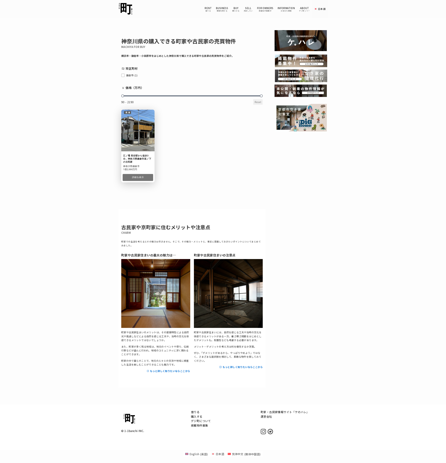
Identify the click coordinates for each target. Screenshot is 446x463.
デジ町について (201, 421)
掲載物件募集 (199, 425)
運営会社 (266, 416)
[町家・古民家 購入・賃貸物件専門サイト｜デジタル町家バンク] (125, 9)
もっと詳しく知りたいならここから (169, 371)
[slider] (122, 95)
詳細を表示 (138, 177)
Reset (258, 102)
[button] (129, 75)
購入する (196, 416)
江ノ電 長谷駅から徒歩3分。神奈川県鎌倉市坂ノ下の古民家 (137, 158)
